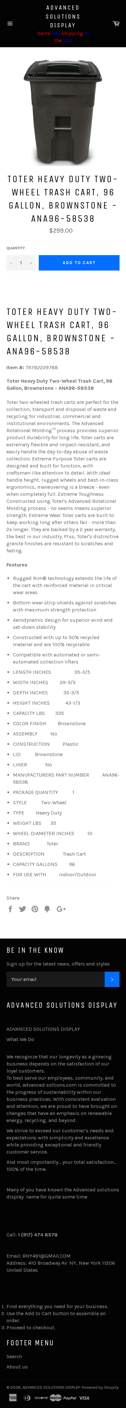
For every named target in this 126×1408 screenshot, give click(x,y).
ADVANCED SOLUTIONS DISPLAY (63, 16)
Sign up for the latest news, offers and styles (58, 964)
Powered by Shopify (100, 1387)
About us (17, 1367)
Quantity (15, 248)
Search (14, 1356)
